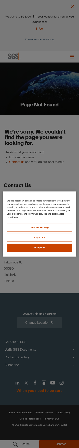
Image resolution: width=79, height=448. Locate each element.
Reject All (39, 237)
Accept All (39, 247)
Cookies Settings (39, 227)
